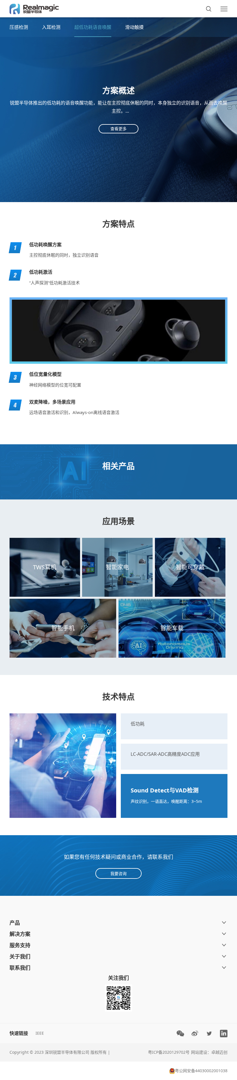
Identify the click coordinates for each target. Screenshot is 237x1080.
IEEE (40, 1033)
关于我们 (20, 956)
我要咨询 (118, 873)
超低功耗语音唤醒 (92, 27)
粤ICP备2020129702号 (169, 1052)
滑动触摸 (134, 27)
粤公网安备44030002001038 (201, 1070)
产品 (15, 922)
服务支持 (20, 945)
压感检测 (19, 27)
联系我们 (20, 967)
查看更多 (118, 128)
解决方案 (20, 933)
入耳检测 (51, 27)
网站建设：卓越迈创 (209, 1052)
